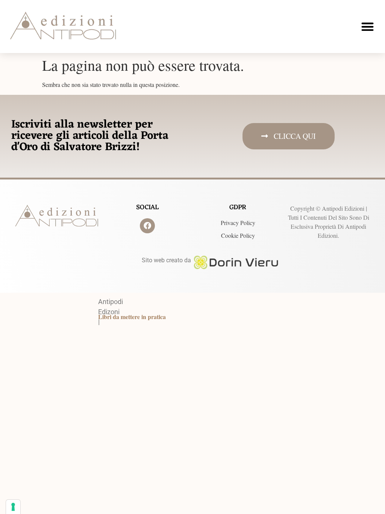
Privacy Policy (238, 223)
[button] (367, 26)
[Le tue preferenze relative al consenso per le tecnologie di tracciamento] (13, 507)
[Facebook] (147, 225)
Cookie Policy (238, 235)
